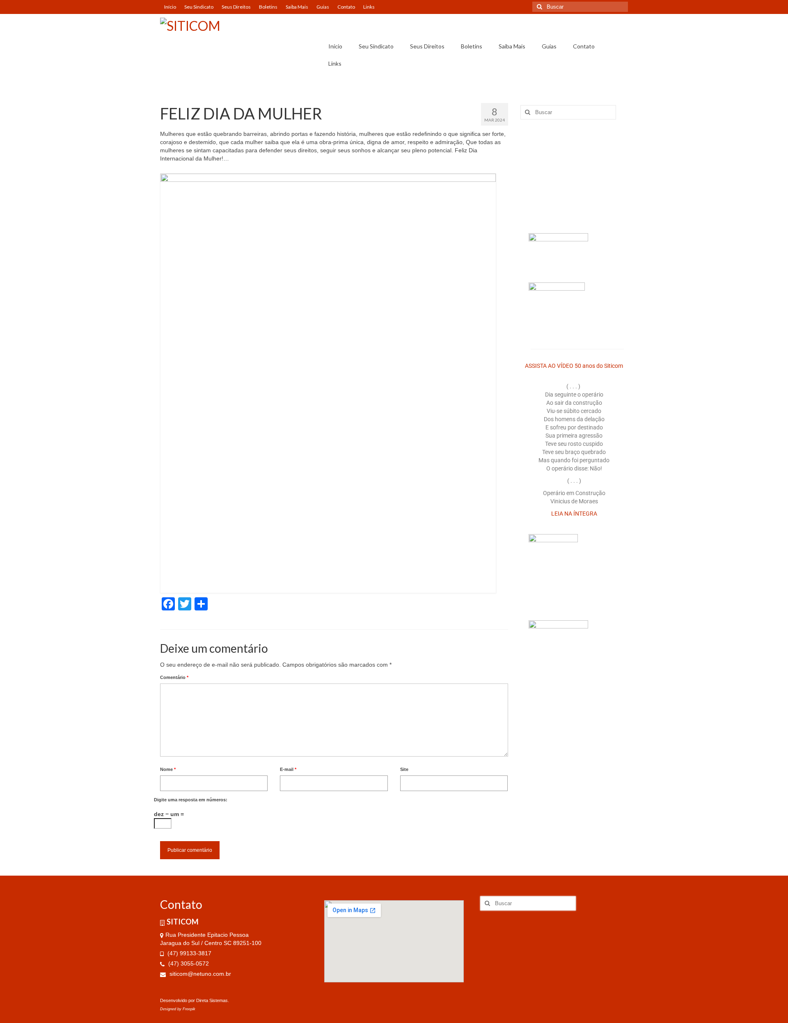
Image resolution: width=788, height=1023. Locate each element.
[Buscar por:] (580, 7)
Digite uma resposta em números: (190, 799)
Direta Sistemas (212, 1000)
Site (404, 769)
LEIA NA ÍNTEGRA (574, 513)
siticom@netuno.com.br (199, 973)
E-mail (288, 769)
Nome (168, 769)
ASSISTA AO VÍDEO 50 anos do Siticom (574, 365)
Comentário (174, 677)
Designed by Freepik (177, 1009)
